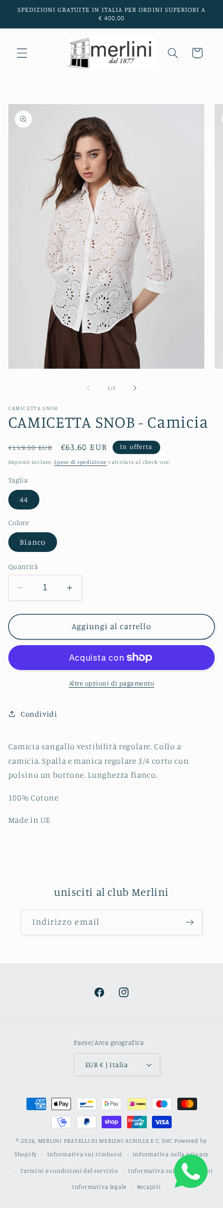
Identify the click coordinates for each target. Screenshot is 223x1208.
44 (24, 499)
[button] (22, 53)
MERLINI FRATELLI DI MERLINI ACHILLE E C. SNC (105, 1140)
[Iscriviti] (190, 922)
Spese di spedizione (80, 462)
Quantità (23, 566)
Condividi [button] (39, 713)
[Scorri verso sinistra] (88, 387)
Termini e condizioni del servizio (69, 1170)
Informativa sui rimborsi (85, 1154)
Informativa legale (99, 1186)
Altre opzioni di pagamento (112, 683)
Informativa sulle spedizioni (170, 1170)
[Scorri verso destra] (134, 387)
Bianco (33, 541)
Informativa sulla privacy (170, 1154)
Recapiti (149, 1186)
